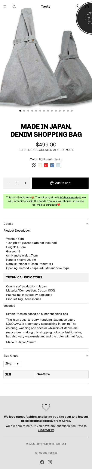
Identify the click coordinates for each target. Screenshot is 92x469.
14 (72, 111)
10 (56, 111)
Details (8, 224)
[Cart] (87, 6)
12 (64, 111)
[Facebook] (42, 462)
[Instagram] (49, 462)
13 (68, 111)
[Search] (14, 6)
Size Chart (10, 356)
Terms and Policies (46, 452)
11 (60, 111)
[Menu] (5, 6)
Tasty (38, 444)
